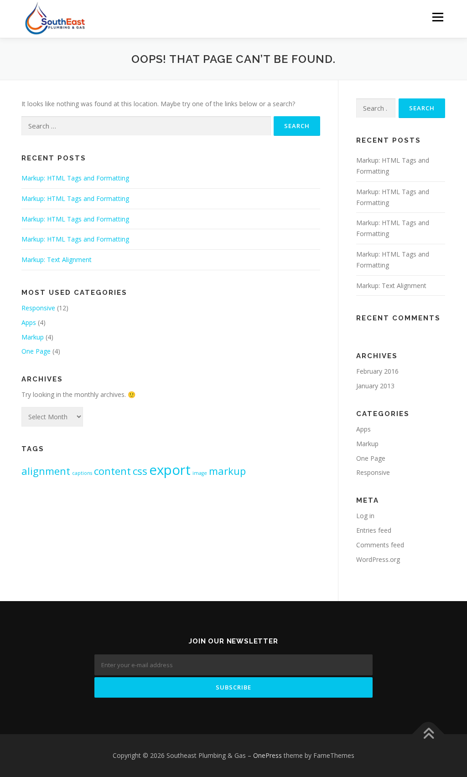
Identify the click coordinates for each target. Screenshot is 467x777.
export (170, 470)
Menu (438, 17)
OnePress (267, 755)
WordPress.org (378, 559)
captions (82, 473)
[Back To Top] (428, 734)
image (199, 473)
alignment (45, 471)
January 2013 (375, 385)
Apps (28, 322)
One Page (36, 351)
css (140, 471)
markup (227, 471)
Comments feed (380, 544)
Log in (365, 515)
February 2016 (377, 371)
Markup (32, 337)
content (112, 471)
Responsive (38, 308)
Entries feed (373, 530)
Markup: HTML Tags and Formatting (75, 178)
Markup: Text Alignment (56, 259)
